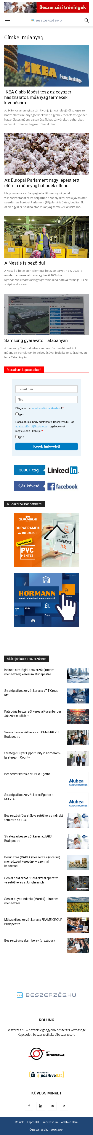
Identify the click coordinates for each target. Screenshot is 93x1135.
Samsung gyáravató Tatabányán (36, 340)
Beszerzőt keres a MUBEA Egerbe (27, 774)
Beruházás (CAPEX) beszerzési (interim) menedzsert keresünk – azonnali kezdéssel (32, 861)
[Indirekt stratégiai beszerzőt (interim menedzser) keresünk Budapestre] (78, 675)
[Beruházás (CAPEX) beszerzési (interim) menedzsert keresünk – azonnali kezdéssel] (78, 862)
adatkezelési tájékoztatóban (31, 426)
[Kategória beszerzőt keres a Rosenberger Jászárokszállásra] (78, 716)
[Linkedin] (40, 1106)
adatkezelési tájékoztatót (46, 408)
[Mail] (52, 1106)
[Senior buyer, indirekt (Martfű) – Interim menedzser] (78, 904)
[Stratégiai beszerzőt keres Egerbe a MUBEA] (78, 800)
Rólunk (19, 1122)
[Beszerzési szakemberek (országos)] (78, 945)
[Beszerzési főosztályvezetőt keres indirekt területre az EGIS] (78, 820)
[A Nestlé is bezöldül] (46, 237)
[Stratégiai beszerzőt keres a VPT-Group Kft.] (78, 696)
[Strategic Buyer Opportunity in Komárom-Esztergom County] (78, 758)
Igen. (21, 414)
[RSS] (64, 1106)
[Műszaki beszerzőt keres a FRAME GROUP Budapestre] (78, 925)
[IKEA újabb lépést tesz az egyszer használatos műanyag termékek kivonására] (46, 66)
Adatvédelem (69, 1122)
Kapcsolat (33, 1122)
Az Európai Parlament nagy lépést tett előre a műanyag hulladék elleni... (42, 183)
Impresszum (50, 1122)
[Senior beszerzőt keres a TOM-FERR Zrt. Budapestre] (78, 737)
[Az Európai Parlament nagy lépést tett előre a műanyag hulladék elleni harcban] (46, 154)
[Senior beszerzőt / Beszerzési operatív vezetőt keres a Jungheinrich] (78, 883)
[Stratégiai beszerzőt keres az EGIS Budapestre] (78, 841)
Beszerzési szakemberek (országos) (29, 940)
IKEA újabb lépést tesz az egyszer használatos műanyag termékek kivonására (37, 97)
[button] (7, 20)
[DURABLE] (46, 540)
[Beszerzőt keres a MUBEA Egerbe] (78, 779)
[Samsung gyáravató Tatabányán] (46, 314)
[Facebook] (29, 1106)
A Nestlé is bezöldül (24, 263)
